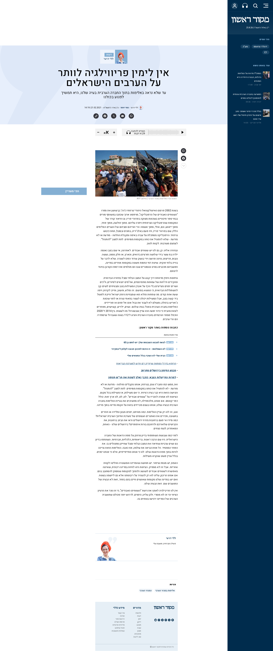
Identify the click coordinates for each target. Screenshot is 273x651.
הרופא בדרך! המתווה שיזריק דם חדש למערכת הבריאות (146, 364)
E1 (265, 52)
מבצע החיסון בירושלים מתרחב (158, 370)
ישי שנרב (257, 84)
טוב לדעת (137, 636)
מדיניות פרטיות (118, 624)
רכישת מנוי (120, 618)
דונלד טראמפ (260, 46)
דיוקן (139, 621)
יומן (139, 618)
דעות (109, 55)
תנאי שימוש (120, 627)
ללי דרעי (108, 59)
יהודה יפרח (256, 101)
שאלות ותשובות (118, 630)
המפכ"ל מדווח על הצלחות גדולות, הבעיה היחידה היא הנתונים (249, 77)
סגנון (139, 630)
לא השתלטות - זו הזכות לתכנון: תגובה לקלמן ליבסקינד (138, 349)
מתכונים (138, 633)
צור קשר (121, 612)
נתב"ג (245, 46)
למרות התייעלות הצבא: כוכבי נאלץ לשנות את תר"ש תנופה (142, 377)
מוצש (139, 624)
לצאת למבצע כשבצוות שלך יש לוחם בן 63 (144, 342)
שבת (139, 627)
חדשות (138, 612)
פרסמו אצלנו (119, 621)
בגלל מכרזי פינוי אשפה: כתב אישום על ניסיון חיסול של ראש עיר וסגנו (247, 115)
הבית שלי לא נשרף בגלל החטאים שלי (146, 355)
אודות (122, 615)
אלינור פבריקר (255, 122)
